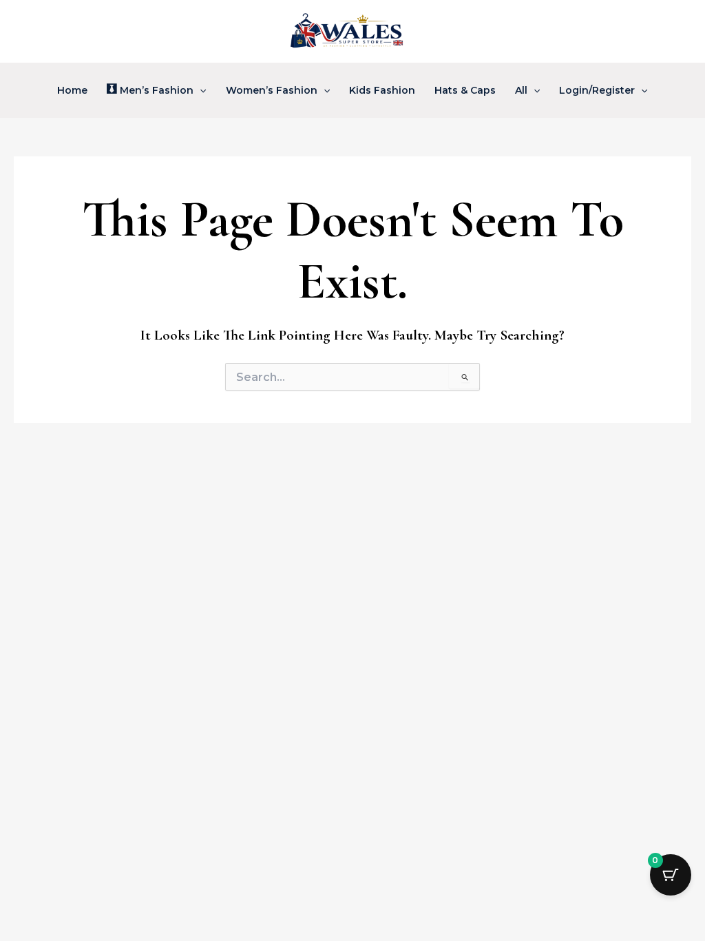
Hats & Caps (465, 90)
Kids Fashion (382, 90)
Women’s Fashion (271, 90)
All (521, 90)
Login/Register (597, 90)
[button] (199, 90)
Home (72, 90)
